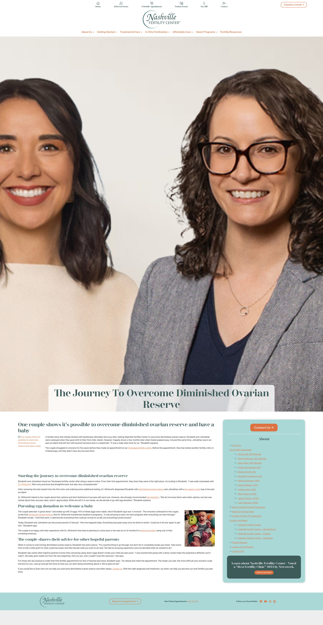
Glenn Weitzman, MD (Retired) (252, 458)
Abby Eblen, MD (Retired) (250, 463)
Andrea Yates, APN (247, 489)
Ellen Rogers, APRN (247, 494)
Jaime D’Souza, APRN (248, 498)
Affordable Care (182, 32)
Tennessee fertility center (140, 448)
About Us (87, 32)
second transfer (148, 530)
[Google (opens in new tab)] (274, 601)
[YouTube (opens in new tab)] (265, 601)
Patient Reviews (239, 542)
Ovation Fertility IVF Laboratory (247, 516)
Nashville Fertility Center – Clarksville (255, 538)
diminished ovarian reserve (151, 489)
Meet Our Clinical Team (243, 511)
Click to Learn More (264, 572)
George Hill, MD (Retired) (249, 454)
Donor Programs (205, 32)
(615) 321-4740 (192, 601)
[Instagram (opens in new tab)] (270, 601)
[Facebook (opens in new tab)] (260, 601)
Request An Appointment (124, 601)
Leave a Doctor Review (242, 547)
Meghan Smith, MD (247, 472)
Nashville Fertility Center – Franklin (254, 534)
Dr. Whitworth (24, 484)
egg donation (153, 497)
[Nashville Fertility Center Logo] (161, 19)
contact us (117, 569)
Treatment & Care (130, 32)
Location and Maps (238, 520)
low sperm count (192, 489)
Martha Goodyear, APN (248, 481)
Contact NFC (238, 551)
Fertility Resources (231, 32)
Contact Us (262, 427)
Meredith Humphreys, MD (250, 476)
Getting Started (106, 32)
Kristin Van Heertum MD (249, 467)
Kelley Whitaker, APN (248, 485)
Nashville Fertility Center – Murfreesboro (257, 529)
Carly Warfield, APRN (248, 503)
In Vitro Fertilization (156, 32)
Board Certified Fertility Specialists (248, 507)
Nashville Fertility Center (249, 525)
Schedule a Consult (293, 5)
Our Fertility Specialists (240, 450)
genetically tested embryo (41, 514)
